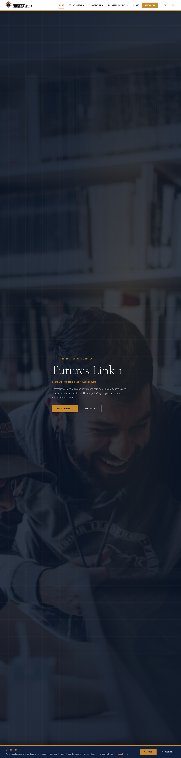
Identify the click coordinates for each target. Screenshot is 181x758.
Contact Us (150, 5)
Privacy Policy (121, 754)
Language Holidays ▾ (118, 5)
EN (173, 5)
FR (165, 5)
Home (61, 5)
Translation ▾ (96, 5)
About (136, 5)
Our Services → (65, 409)
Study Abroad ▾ (76, 5)
